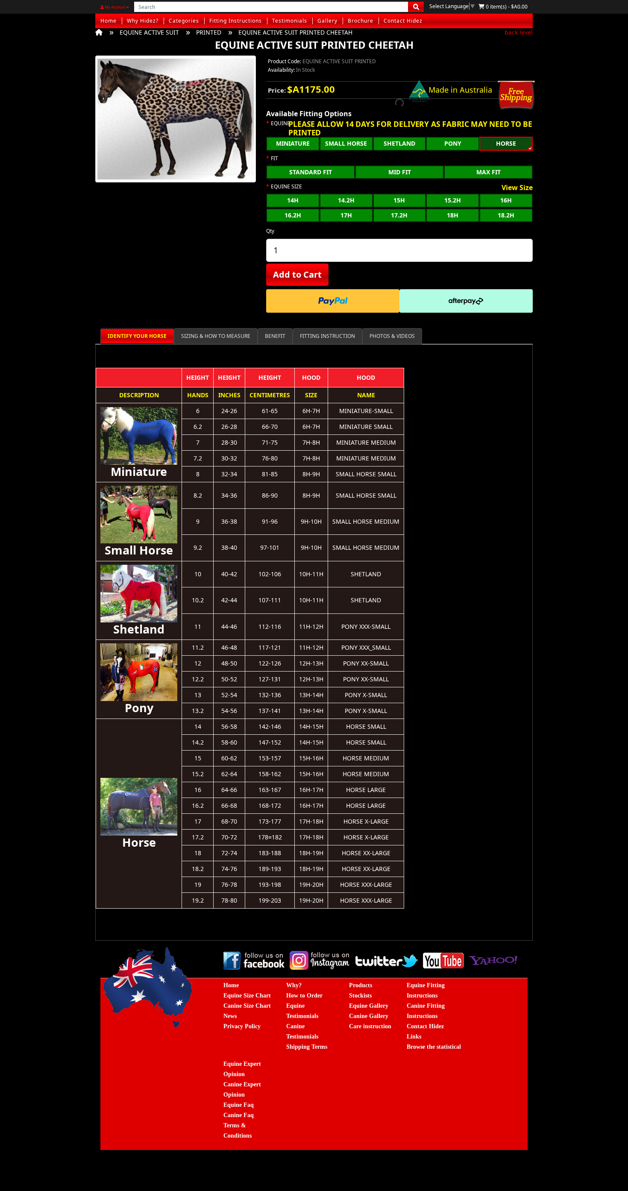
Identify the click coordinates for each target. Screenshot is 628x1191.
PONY (452, 143)
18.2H (506, 215)
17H (346, 215)
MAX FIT (488, 172)
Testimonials (289, 20)
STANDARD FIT (310, 172)
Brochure (360, 20)
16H (506, 200)
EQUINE (280, 123)
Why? (294, 985)
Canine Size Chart (247, 1006)
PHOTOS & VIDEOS (392, 336)
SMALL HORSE (346, 143)
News (230, 1016)
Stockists (360, 995)
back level (519, 32)
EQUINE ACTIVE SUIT (149, 32)
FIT (274, 158)
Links (414, 1036)
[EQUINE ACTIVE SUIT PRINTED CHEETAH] (175, 121)
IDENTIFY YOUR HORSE (137, 336)
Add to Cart (297, 274)
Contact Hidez (403, 20)
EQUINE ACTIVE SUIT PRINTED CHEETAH (295, 32)
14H (293, 200)
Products (360, 985)
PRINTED (208, 32)
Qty (270, 231)
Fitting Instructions (235, 20)
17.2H (399, 215)
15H (399, 200)
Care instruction (370, 1026)
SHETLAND (399, 143)
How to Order (304, 995)
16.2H (293, 215)
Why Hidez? (142, 20)
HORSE (506, 143)
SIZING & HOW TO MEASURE (215, 336)
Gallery (327, 20)
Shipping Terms (306, 1047)
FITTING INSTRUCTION (327, 336)
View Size (517, 188)
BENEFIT (275, 336)
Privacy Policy (242, 1026)
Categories (184, 20)
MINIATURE (293, 143)
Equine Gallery (368, 1006)
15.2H (452, 200)
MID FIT (399, 172)
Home (108, 20)
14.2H (346, 200)
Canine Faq (238, 1115)
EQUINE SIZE (286, 187)
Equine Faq (238, 1105)
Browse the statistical (434, 1047)
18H (452, 215)
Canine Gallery (368, 1016)
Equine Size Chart (247, 995)
